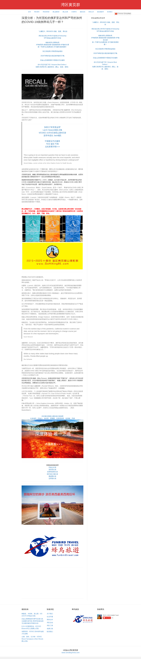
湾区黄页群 (46, 12)
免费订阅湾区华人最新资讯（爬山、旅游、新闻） (52, 67)
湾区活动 (50, 622)
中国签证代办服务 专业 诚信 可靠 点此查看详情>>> (52, 144)
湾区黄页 (36, 12)
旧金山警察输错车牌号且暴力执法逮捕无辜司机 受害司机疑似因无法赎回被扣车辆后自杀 (32, 621)
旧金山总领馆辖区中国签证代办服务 (52, 60)
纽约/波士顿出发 (52, 474)
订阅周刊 (74, 12)
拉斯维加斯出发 (52, 472)
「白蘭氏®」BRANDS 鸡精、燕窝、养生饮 (52, 31)
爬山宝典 (65, 12)
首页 (29, 12)
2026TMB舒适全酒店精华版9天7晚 (52, 56)
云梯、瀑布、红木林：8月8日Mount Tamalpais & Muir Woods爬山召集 (32, 639)
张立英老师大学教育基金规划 (52, 51)
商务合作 (91, 12)
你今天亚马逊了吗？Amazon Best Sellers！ (52, 64)
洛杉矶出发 (52, 469)
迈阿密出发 (52, 478)
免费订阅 (50, 628)
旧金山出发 (52, 467)
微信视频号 (100, 12)
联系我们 (110, 12)
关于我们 (50, 613)
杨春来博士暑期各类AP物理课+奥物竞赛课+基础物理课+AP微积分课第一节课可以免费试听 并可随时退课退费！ (52, 45)
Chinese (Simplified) (124, 13)
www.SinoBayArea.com (71, 653)
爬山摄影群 (56, 12)
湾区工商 (50, 625)
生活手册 (50, 616)
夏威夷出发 (52, 476)
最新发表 (82, 12)
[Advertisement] (52, 583)
